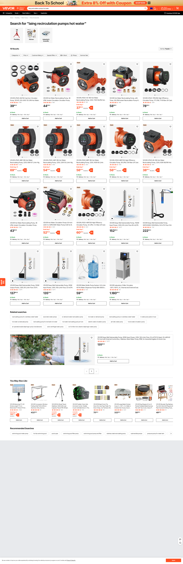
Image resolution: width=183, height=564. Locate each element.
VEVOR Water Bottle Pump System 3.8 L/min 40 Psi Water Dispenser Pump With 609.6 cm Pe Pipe (91, 287)
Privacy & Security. (71, 560)
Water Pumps (24, 17)
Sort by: (162, 49)
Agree (173, 560)
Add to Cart (25, 118)
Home (11, 17)
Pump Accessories (34, 17)
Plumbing (17, 17)
